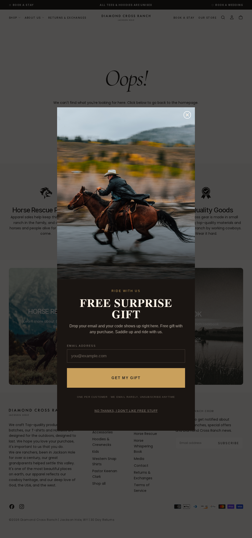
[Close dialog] (187, 115)
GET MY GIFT (126, 378)
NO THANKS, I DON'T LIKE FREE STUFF (126, 411)
